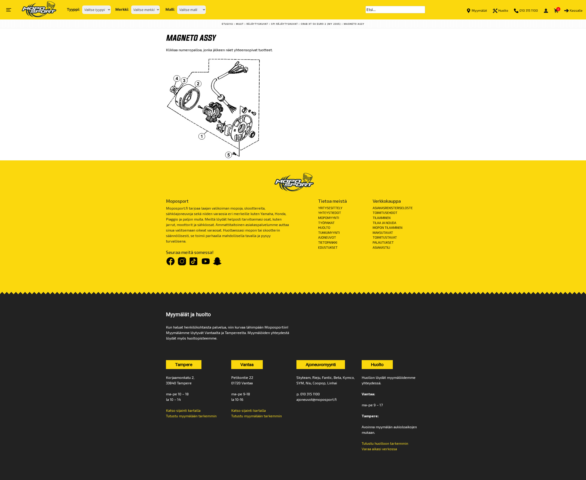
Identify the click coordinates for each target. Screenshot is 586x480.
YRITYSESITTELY (330, 208)
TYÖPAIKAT (326, 223)
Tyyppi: (73, 9)
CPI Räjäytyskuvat (284, 24)
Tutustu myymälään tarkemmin (191, 416)
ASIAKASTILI (381, 247)
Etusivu (227, 24)
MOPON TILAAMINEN (387, 227)
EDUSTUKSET (328, 247)
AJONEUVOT (327, 237)
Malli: (170, 9)
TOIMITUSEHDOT (385, 213)
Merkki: (122, 9)
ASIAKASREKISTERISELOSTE (393, 208)
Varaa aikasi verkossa (379, 449)
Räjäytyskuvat (257, 24)
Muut (240, 24)
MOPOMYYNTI (328, 218)
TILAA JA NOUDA (384, 223)
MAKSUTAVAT (383, 233)
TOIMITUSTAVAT (385, 237)
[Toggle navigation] (8, 10)
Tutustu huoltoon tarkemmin (385, 443)
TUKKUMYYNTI (329, 233)
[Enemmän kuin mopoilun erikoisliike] (35, 9)
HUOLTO (324, 227)
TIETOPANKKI (327, 242)
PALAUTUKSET (383, 242)
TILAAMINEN (382, 218)
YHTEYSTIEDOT (329, 213)
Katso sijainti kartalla (183, 410)
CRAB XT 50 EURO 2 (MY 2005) (321, 24)
